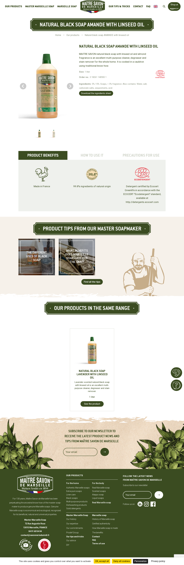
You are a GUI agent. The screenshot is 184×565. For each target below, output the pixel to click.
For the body (98, 483)
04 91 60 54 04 (35, 531)
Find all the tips (92, 281)
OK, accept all (102, 561)
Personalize (140, 561)
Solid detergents (73, 508)
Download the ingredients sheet (96, 93)
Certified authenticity (101, 523)
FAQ (148, 6)
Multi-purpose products (77, 501)
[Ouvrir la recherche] (164, 6)
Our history (71, 519)
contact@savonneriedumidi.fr (35, 535)
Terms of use (98, 543)
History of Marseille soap (103, 519)
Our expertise (72, 523)
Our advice (71, 540)
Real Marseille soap (101, 488)
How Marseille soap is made (105, 528)
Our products (13, 6)
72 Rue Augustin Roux (35, 523)
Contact (138, 6)
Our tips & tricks (119, 6)
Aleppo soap (98, 494)
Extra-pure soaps (74, 491)
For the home (72, 483)
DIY (67, 545)
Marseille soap (67, 6)
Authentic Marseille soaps (78, 488)
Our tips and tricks (75, 536)
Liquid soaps (98, 498)
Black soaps (72, 498)
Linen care (70, 494)
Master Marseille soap (39, 6)
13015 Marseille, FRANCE (35, 527)
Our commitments (74, 528)
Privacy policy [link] (158, 561)
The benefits (97, 532)
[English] (156, 7)
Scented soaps (99, 491)
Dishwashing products (76, 505)
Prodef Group (72, 532)
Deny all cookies (121, 561)
